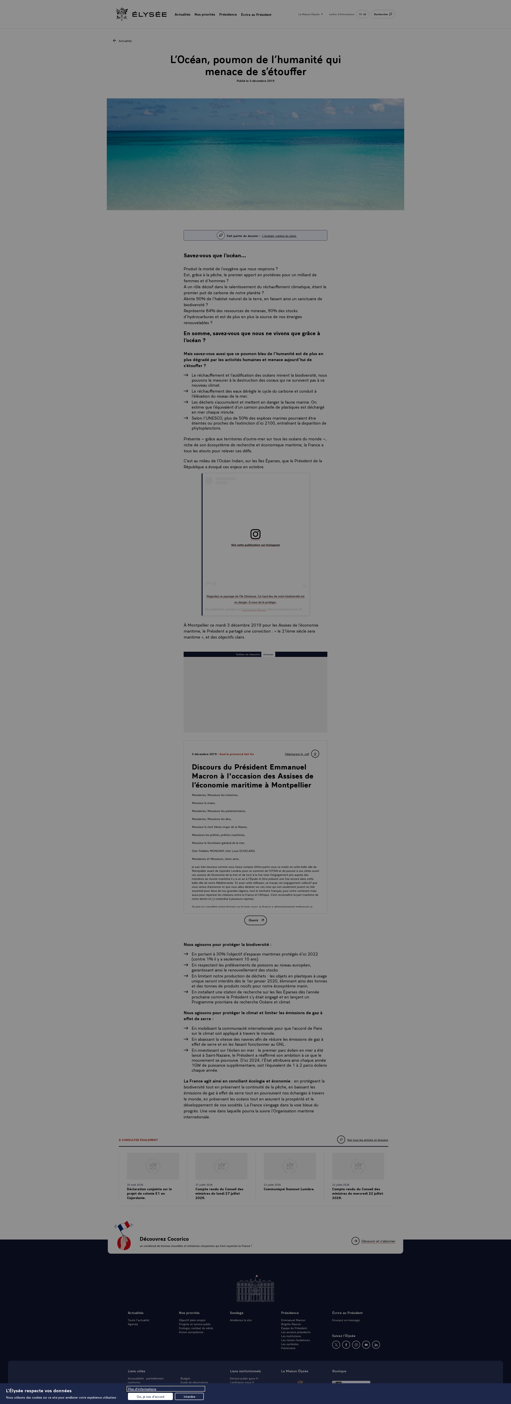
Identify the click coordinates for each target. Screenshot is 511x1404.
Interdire (189, 1396)
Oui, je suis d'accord (150, 1396)
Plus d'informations (142, 1388)
